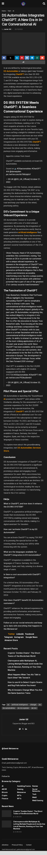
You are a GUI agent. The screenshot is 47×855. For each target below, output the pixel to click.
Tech (9, 11)
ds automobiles (9, 708)
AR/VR (4, 789)
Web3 (34, 797)
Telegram (8, 637)
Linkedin (20, 634)
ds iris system (23, 708)
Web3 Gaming (37, 800)
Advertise (5, 845)
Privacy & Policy (17, 845)
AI (13, 11)
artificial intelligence (20, 705)
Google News (31, 637)
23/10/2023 (19, 29)
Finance (5, 799)
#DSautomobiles (24, 168)
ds (40, 705)
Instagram (19, 637)
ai (8, 705)
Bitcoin (5, 792)
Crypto (4, 795)
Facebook (29, 634)
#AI (7, 171)
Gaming (20, 789)
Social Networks (36, 790)
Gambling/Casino (24, 786)
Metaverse (21, 792)
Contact (28, 845)
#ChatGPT (36, 168)
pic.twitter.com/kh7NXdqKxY (18, 174)
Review (35, 786)
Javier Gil (7, 29)
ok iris (34, 708)
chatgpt (33, 705)
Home (4, 11)
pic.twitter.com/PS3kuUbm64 (18, 378)
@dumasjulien (15, 171)
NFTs (19, 795)
